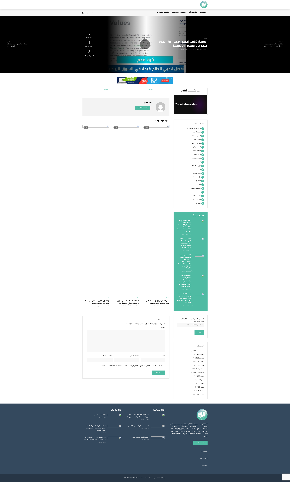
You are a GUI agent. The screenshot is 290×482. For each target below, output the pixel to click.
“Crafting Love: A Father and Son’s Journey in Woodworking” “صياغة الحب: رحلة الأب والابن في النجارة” (184, 261)
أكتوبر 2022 (200, 365)
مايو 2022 (201, 383)
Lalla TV (147, 478)
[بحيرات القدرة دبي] (114, 418)
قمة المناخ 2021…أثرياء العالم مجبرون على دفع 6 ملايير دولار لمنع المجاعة (96, 428)
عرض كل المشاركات (142, 107)
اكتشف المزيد (200, 443)
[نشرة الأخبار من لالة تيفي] (157, 441)
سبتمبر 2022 (200, 369)
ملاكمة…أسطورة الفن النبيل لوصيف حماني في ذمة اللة (128, 302)
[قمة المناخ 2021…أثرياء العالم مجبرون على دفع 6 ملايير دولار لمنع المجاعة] (114, 429)
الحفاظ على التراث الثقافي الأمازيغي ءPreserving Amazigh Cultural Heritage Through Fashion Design (185, 281)
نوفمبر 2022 (200, 362)
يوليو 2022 (200, 376)
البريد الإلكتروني (134, 356)
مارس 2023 (200, 354)
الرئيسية (203, 12)
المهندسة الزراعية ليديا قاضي (138, 426)
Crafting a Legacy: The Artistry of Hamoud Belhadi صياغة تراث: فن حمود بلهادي (185, 243)
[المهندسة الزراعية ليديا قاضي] (157, 429)
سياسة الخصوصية (179, 12)
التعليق (162, 327)
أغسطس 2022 (199, 373)
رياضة (206, 38)
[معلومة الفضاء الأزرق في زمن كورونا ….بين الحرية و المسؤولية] (157, 418)
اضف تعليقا (89, 37)
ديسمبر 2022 (199, 358)
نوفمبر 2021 (200, 394)
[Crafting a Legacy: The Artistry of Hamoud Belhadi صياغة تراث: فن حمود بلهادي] (199, 241)
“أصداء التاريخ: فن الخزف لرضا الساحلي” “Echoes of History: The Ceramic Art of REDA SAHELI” (184, 226)
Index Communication (131, 478)
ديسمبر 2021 (200, 391)
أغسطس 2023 (199, 351)
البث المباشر (193, 12)
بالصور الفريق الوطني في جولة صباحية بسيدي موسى (97, 302)
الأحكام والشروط (163, 12)
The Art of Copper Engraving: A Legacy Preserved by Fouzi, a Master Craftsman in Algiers (184, 298)
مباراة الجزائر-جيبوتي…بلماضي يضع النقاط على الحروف (157, 302)
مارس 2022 (200, 387)
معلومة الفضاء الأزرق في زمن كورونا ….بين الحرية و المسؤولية (138, 416)
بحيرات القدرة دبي (100, 415)
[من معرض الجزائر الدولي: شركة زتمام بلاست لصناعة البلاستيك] (114, 441)
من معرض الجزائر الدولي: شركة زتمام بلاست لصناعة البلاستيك (95, 438)
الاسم (163, 356)
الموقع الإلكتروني (107, 356)
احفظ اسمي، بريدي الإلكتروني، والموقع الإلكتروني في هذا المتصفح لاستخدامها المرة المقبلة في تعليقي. (132, 366)
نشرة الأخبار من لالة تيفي (140, 437)
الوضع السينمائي (89, 56)
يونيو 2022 (200, 380)
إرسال (199, 332)
